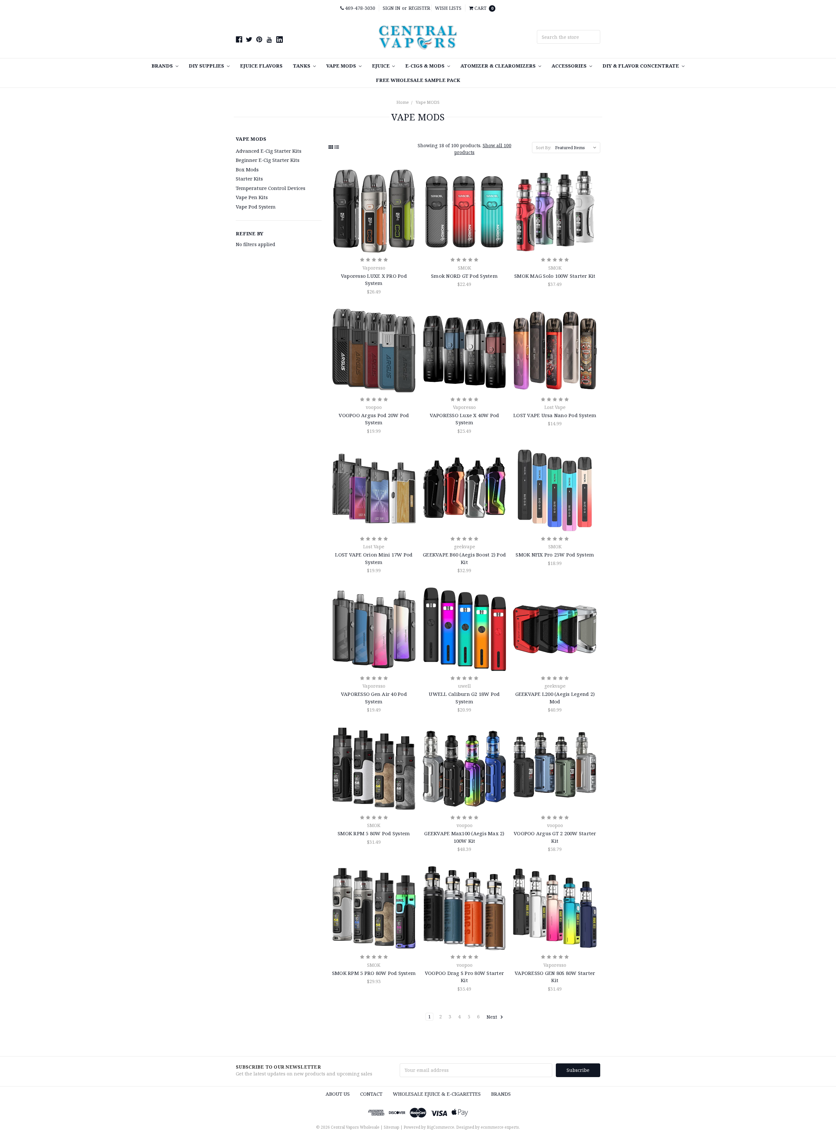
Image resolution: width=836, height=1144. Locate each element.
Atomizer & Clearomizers (498, 65)
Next (492, 1016)
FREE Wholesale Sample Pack (418, 80)
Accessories (570, 65)
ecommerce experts (500, 1127)
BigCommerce (440, 1127)
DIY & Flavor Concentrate (641, 65)
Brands (163, 65)
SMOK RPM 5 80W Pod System (374, 833)
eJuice (381, 65)
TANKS (302, 65)
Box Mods (247, 169)
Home (402, 102)
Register (419, 8)
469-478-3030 (359, 8)
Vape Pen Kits (252, 197)
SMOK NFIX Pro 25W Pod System (555, 554)
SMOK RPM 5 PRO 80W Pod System (374, 973)
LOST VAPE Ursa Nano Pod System (555, 415)
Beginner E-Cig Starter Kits (267, 160)
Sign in (391, 8)
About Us (338, 1093)
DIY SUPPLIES (207, 65)
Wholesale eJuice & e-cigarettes (437, 1093)
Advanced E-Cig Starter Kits (268, 151)
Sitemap (391, 1127)
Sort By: (543, 147)
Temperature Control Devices (270, 188)
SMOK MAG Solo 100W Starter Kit (555, 276)
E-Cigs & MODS (425, 65)
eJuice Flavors (261, 65)
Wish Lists (448, 8)
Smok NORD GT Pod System (464, 276)
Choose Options (374, 211)
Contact (371, 1093)
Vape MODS (341, 65)
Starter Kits (249, 178)
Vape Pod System (256, 206)
